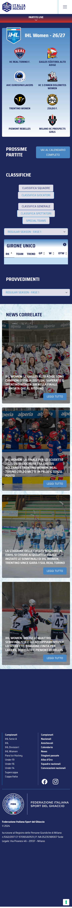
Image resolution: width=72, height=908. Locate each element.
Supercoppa (11, 772)
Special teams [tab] (36, 220)
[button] (40, 253)
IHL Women (11, 751)
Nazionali (46, 739)
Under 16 (9, 764)
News (44, 751)
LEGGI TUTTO (55, 396)
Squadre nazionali (51, 764)
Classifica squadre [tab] (36, 188)
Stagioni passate (50, 755)
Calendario (47, 747)
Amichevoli (47, 743)
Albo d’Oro (47, 760)
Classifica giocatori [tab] (36, 195)
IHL (7, 743)
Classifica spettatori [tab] (36, 213)
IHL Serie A (11, 739)
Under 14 (9, 768)
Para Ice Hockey (13, 755)
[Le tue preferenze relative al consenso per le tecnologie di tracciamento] (66, 902)
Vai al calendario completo (53, 152)
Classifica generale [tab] (36, 206)
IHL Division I (12, 747)
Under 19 (9, 760)
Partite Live (36, 17)
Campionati (11, 735)
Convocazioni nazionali (53, 768)
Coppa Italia (11, 776)
